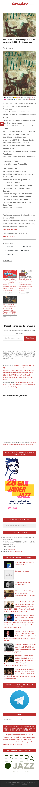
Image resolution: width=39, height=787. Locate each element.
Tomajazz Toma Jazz (16, 551)
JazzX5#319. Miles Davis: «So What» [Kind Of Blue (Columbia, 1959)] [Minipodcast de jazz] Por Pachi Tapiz (19, 384)
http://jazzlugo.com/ (10, 236)
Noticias (6, 353)
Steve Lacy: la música (22, 571)
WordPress (24, 784)
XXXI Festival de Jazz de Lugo (19, 357)
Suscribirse (30, 338)
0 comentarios (8, 358)
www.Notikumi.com (10, 229)
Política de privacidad (10, 782)
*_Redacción (14, 353)
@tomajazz (11, 549)
